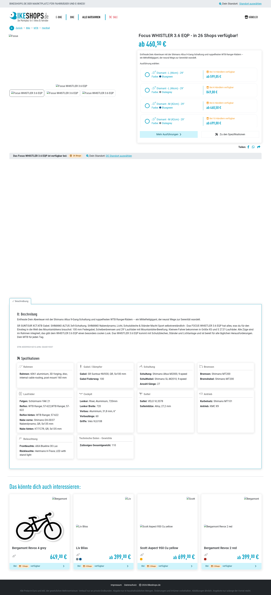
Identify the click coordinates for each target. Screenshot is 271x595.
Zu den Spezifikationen (232, 134)
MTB (36, 28)
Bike (28, 28)
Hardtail (46, 28)
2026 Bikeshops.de (151, 585)
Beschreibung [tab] (21, 301)
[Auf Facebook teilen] (248, 147)
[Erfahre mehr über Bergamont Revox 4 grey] (39, 528)
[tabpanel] (135, 390)
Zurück (19, 28)
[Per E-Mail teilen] (259, 147)
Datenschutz (130, 585)
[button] (92, 17)
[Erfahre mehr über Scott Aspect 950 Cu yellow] (167, 528)
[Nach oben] (262, 586)
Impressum (116, 585)
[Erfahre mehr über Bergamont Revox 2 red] (231, 528)
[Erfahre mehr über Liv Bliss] (103, 528)
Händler (253, 17)
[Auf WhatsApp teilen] (253, 147)
